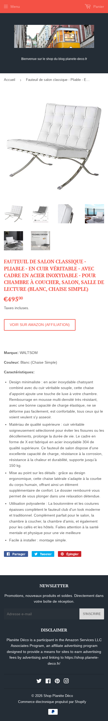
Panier (98, 6)
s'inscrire (92, 614)
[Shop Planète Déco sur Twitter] (39, 682)
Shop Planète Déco (58, 696)
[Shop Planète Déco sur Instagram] (66, 682)
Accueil (9, 80)
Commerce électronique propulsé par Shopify (52, 702)
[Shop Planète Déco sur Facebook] (48, 682)
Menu (15, 6)
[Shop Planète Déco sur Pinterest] (57, 682)
